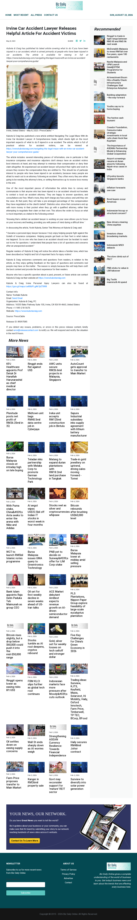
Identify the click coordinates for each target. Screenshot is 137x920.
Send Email (17, 298)
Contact (68, 882)
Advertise (68, 878)
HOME (8, 15)
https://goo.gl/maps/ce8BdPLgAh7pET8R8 (26, 286)
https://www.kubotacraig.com (51, 278)
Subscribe (25, 893)
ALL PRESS (36, 15)
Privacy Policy (68, 874)
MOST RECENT (21, 15)
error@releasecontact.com (26, 330)
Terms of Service (68, 869)
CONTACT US (51, 15)
